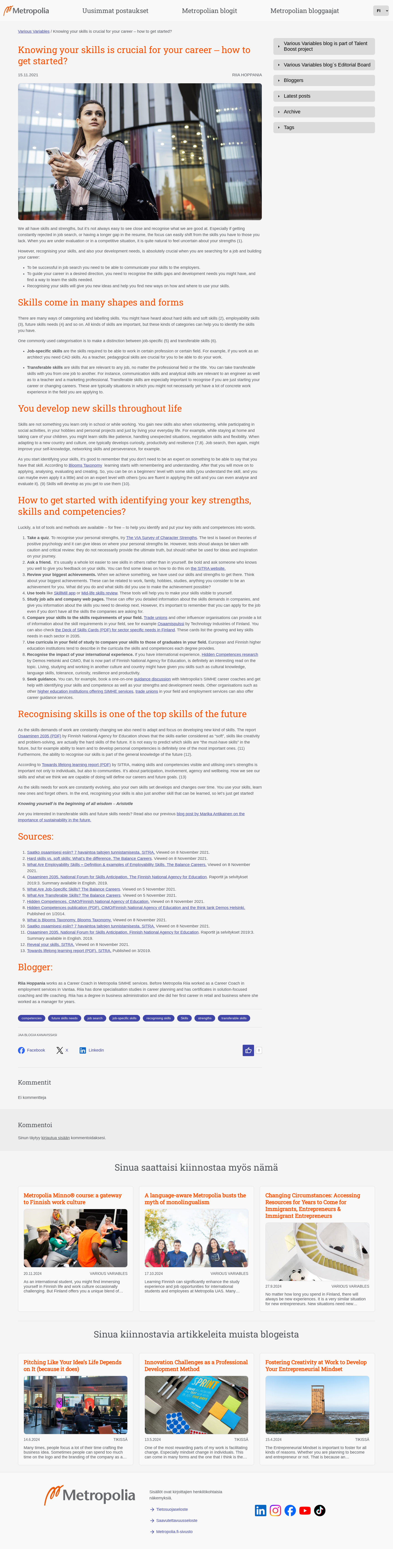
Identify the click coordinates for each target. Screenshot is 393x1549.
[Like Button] (248, 1050)
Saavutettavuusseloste (176, 1520)
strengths (205, 1018)
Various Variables (34, 31)
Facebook (36, 1050)
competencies (32, 1018)
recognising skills (158, 1018)
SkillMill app (65, 593)
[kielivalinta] (381, 10)
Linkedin (96, 1050)
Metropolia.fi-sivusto (174, 1531)
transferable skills (234, 1018)
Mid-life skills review (99, 593)
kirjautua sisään (55, 1138)
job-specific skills (124, 1018)
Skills (184, 1018)
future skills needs (65, 1018)
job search (95, 1018)
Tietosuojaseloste (172, 1509)
